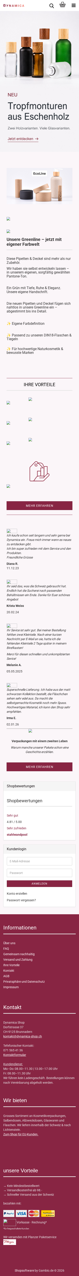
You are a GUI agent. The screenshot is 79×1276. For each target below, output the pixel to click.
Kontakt (8, 970)
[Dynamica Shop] (12, 5)
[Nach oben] (12, 1269)
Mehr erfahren (39, 505)
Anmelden (39, 883)
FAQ (6, 948)
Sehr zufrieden (16, 828)
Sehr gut (12, 815)
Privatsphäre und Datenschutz (24, 981)
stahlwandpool (17, 834)
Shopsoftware (24, 1270)
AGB (6, 976)
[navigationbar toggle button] (73, 5)
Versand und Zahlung (17, 959)
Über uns (9, 943)
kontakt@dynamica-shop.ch (22, 1036)
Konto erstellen (17, 893)
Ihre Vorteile (11, 965)
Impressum (11, 987)
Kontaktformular (14, 1055)
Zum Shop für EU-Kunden (20, 1134)
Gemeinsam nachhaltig (19, 954)
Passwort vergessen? (21, 900)
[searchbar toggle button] (51, 5)
